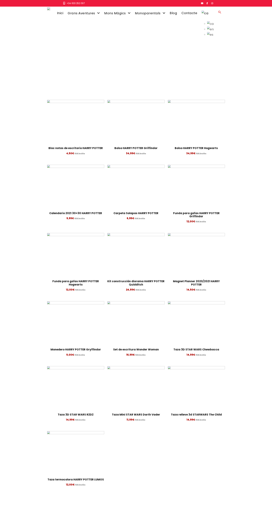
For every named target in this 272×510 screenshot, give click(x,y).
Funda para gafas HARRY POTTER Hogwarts (75, 282)
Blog (173, 13)
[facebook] (207, 3)
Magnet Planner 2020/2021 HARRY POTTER (196, 282)
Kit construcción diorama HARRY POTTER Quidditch (135, 282)
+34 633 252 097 (76, 3)
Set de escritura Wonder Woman (136, 349)
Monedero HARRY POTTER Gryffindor (76, 349)
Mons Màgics (115, 13)
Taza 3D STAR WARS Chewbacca (196, 349)
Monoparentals (148, 13)
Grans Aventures (81, 13)
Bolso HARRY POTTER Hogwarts (196, 148)
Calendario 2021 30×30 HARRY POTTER (75, 213)
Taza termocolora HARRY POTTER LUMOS (76, 479)
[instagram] (212, 3)
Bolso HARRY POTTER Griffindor (136, 148)
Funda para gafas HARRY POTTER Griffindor (196, 214)
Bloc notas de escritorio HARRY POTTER (75, 148)
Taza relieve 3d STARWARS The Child (196, 414)
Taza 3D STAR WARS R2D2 (76, 414)
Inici (60, 13)
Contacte (189, 13)
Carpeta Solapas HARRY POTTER (135, 213)
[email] (202, 3)
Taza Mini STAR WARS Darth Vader (136, 414)
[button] (219, 15)
